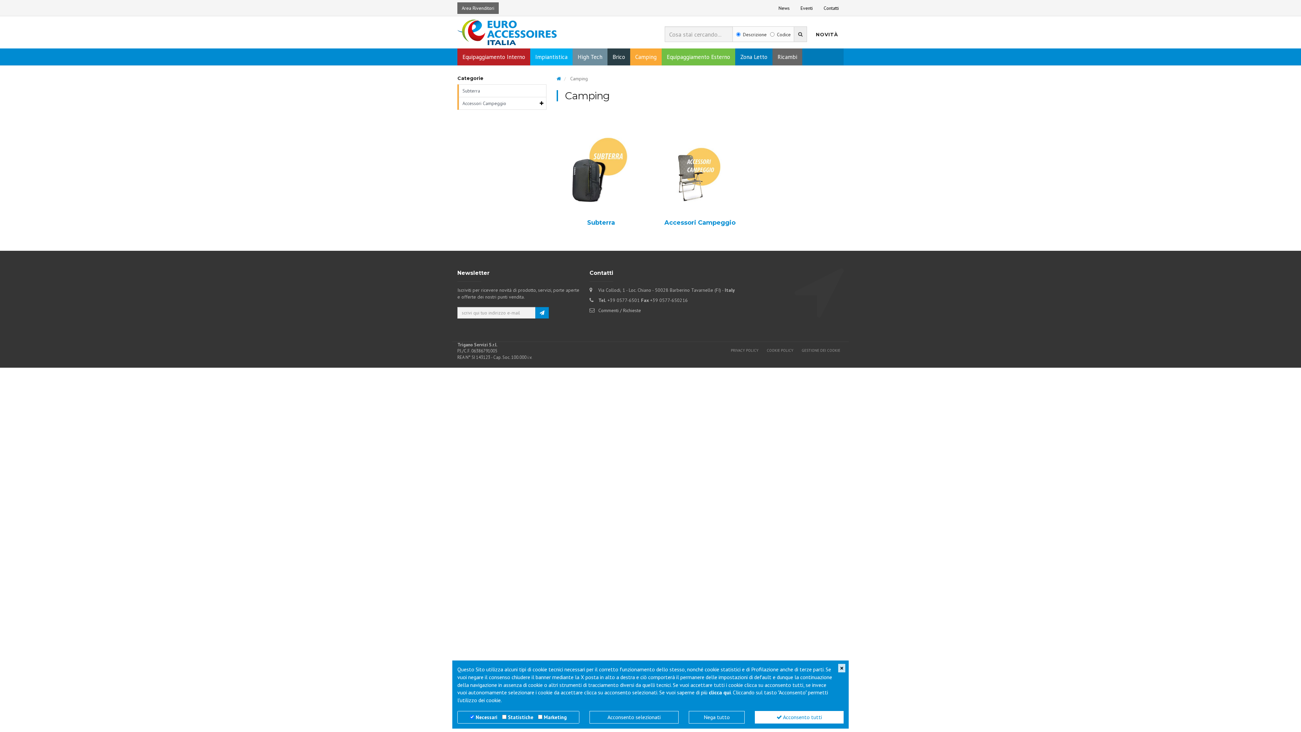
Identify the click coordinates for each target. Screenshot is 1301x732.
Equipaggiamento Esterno (698, 57)
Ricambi (787, 57)
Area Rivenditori (478, 8)
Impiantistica (551, 57)
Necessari (486, 717)
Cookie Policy (780, 350)
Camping (646, 57)
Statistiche (520, 717)
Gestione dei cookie (821, 350)
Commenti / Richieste (619, 310)
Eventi (807, 8)
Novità (827, 35)
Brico (619, 57)
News (784, 8)
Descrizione (755, 34)
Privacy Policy (745, 350)
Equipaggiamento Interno (493, 57)
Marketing (555, 717)
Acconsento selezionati (634, 717)
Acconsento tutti (802, 717)
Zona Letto (753, 57)
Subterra (471, 91)
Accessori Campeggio (484, 103)
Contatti (831, 8)
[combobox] (699, 34)
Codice (784, 34)
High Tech (590, 57)
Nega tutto (717, 717)
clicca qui (720, 692)
